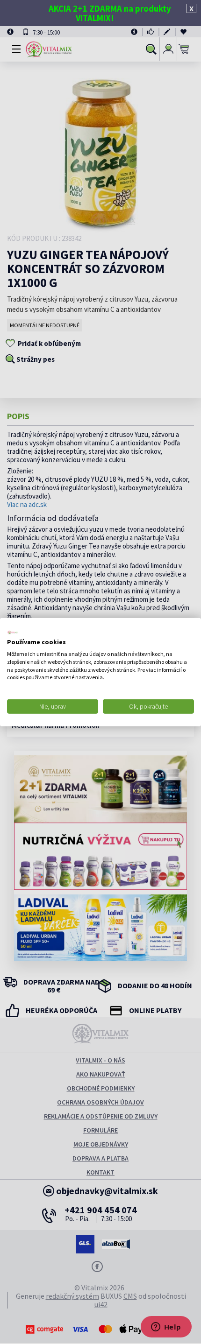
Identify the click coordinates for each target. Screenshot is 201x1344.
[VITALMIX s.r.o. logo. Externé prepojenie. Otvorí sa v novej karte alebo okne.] (12, 632)
